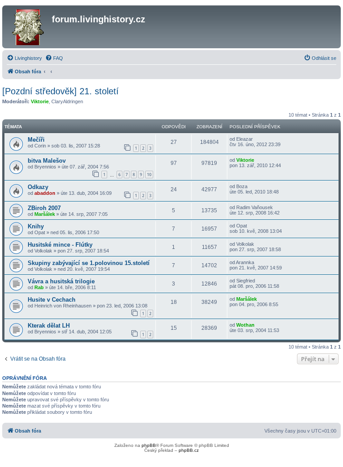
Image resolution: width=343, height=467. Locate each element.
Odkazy (38, 187)
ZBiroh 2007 (44, 208)
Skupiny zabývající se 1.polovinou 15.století (89, 263)
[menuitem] (24, 58)
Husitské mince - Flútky (60, 244)
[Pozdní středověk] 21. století (60, 91)
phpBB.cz (189, 450)
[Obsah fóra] (28, 27)
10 (149, 174)
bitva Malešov (47, 160)
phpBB (149, 445)
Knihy (36, 226)
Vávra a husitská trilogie (61, 281)
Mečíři (36, 139)
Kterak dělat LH (49, 325)
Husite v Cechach (51, 299)
